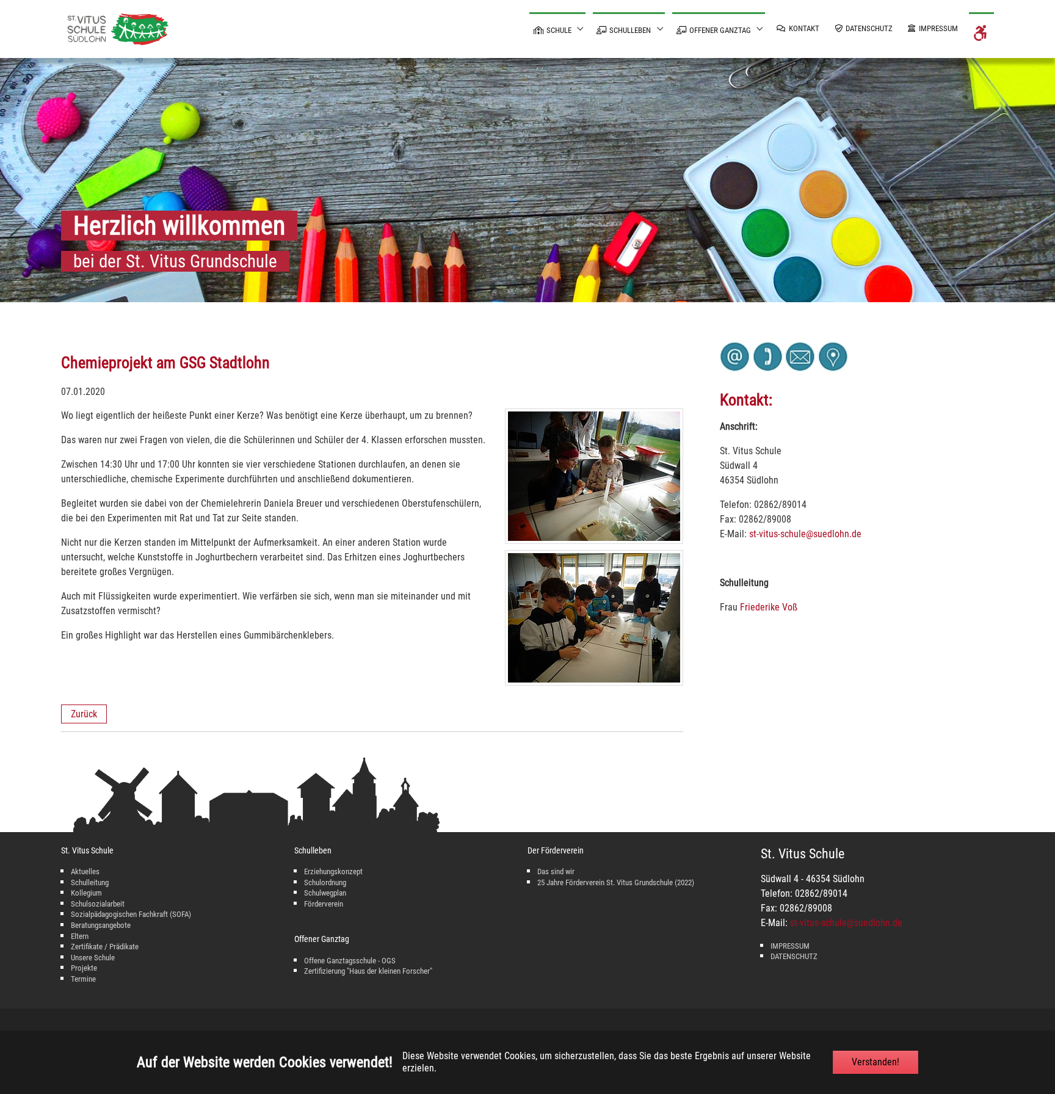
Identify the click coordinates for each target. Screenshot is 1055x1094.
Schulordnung (325, 882)
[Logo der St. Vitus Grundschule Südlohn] (118, 29)
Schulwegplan (325, 892)
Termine (83, 979)
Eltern (80, 936)
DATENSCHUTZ (794, 956)
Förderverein (323, 903)
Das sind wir (556, 871)
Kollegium (86, 892)
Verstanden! (875, 1062)
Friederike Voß (768, 607)
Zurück (84, 714)
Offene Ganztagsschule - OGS (350, 960)
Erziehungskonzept (333, 871)
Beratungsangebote (101, 925)
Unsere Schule (93, 957)
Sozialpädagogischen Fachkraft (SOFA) (131, 914)
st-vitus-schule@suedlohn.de (805, 534)
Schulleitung (90, 882)
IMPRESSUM (790, 946)
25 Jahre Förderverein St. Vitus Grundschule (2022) (615, 882)
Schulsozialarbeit (98, 903)
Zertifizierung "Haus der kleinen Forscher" (368, 971)
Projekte (84, 968)
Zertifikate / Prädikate (105, 946)
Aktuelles (85, 871)
